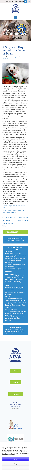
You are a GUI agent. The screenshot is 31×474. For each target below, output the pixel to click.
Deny (15, 464)
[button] (28, 444)
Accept (15, 459)
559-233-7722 (15, 408)
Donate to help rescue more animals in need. (13, 207)
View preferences (15, 468)
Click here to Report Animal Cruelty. (14, 240)
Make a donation (12, 232)
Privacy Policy (15, 472)
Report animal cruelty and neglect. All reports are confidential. (13, 211)
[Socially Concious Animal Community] (15, 439)
